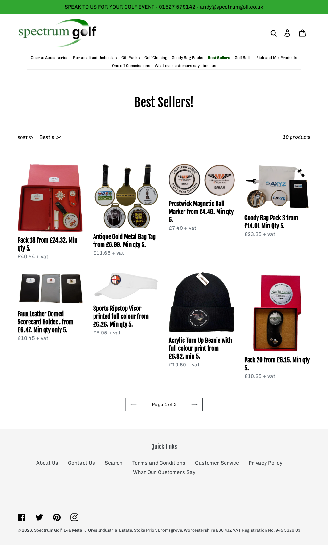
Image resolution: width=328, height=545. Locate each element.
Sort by (25, 137)
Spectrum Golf (48, 530)
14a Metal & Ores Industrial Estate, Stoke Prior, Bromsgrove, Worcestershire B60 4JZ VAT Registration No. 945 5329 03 (181, 530)
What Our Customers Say (164, 472)
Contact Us (81, 463)
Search (114, 463)
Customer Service (217, 463)
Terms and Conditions (158, 463)
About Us (47, 463)
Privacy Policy (265, 463)
